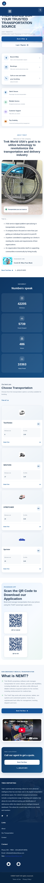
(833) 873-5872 (21, 270)
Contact (4, 837)
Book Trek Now (6, 270)
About (3, 828)
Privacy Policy (27, 879)
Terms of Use (17, 879)
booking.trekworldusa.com (13, 856)
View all (4, 400)
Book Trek (6, 442)
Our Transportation (8, 833)
